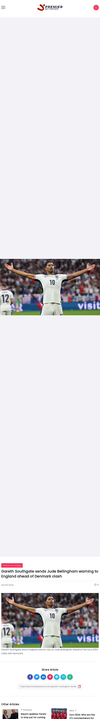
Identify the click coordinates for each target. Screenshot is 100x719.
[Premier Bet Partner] (49, 7)
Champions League (12, 565)
